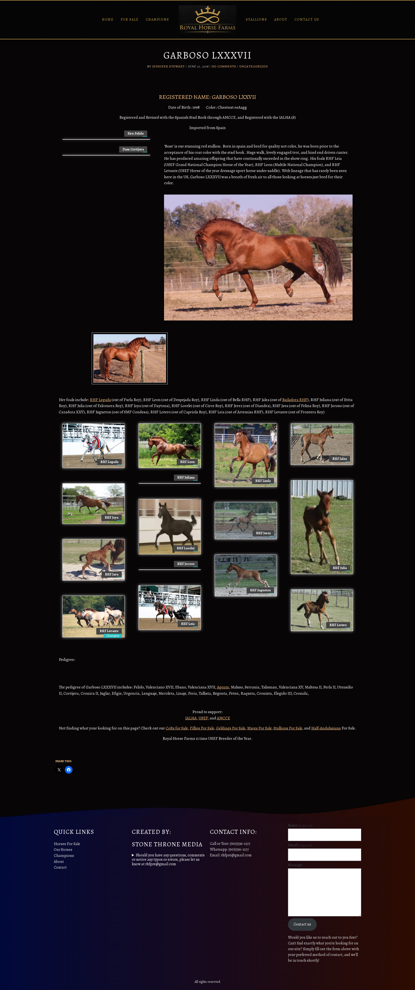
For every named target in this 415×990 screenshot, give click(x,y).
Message (295, 865)
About (280, 19)
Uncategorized (253, 66)
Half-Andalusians (326, 728)
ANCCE (223, 718)
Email (300, 845)
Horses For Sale (67, 844)
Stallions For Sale (288, 728)
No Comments (224, 66)
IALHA (191, 718)
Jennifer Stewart (168, 66)
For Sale (130, 19)
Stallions (256, 19)
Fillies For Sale (202, 728)
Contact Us (306, 19)
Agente (223, 687)
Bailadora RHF (294, 400)
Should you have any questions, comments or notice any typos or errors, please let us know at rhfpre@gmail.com (168, 859)
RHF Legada (100, 400)
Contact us (302, 924)
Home (108, 19)
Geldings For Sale (230, 728)
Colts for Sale (177, 728)
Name (300, 825)
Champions (157, 19)
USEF (203, 718)
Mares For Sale (259, 728)
